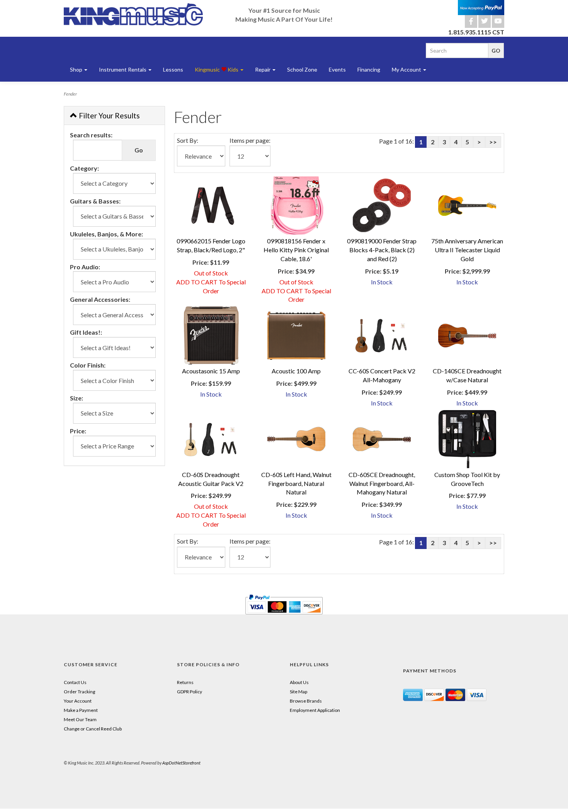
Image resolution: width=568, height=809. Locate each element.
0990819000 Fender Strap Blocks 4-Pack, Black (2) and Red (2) (382, 249)
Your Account (78, 701)
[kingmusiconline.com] (133, 14)
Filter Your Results (108, 115)
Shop (76, 69)
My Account (407, 69)
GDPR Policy (189, 691)
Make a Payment (81, 710)
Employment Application (315, 710)
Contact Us (75, 682)
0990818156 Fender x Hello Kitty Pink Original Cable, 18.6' (296, 249)
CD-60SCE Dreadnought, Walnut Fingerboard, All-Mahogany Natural (382, 483)
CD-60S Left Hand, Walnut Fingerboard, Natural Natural (296, 483)
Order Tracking (79, 691)
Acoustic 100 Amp (296, 371)
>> (493, 141)
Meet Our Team (80, 719)
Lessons (173, 69)
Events (337, 69)
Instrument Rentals (123, 69)
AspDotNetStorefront (181, 762)
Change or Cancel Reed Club (93, 729)
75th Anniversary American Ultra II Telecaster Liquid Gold (467, 249)
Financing (368, 69)
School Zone (302, 69)
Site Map (298, 691)
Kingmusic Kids (217, 69)
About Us (299, 682)
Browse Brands (306, 701)
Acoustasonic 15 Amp (211, 371)
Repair (263, 69)
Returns (185, 682)
